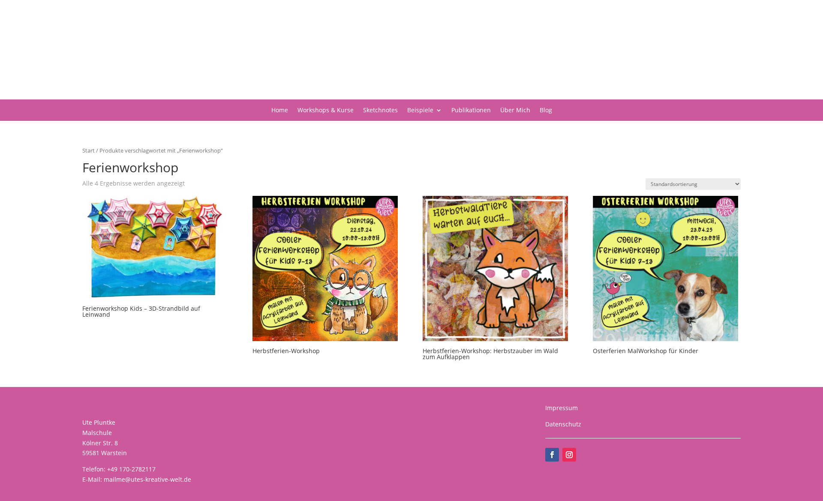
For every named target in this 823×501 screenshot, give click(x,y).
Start (88, 150)
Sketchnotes (380, 110)
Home (279, 110)
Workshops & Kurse (325, 110)
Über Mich (515, 110)
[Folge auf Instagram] (569, 455)
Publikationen (471, 110)
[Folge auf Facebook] (552, 455)
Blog (546, 110)
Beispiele (420, 110)
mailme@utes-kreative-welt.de (147, 479)
